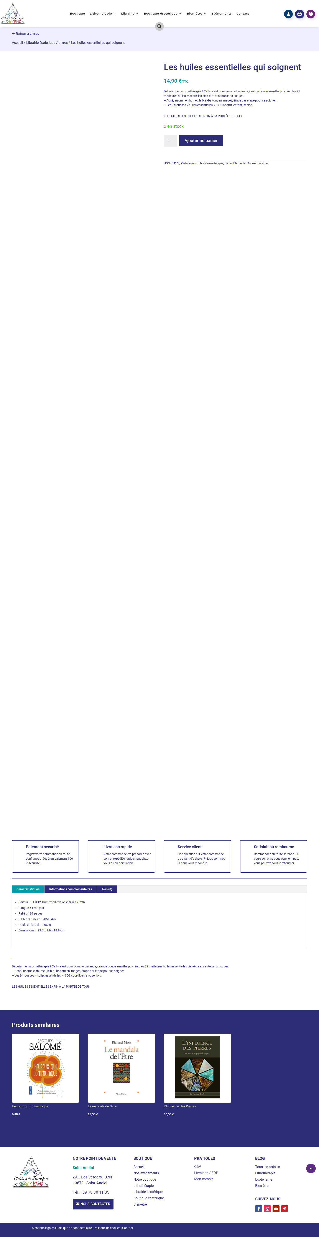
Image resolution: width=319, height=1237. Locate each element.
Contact (243, 13)
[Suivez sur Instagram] (267, 1208)
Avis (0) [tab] (107, 889)
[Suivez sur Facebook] (258, 1208)
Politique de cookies (107, 1228)
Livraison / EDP (206, 1173)
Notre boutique (144, 1179)
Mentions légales (43, 1228)
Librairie (128, 13)
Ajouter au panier (201, 140)
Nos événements (146, 1173)
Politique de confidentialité (74, 1228)
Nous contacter (95, 1204)
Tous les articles (267, 1167)
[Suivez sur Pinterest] (284, 1208)
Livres (63, 43)
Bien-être (194, 13)
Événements (221, 13)
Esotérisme (263, 1179)
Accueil (17, 43)
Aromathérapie (257, 163)
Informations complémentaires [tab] (70, 889)
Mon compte (204, 1179)
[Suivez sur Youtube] (276, 1208)
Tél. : (77, 1192)
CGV (197, 1167)
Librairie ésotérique (40, 43)
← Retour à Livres (25, 33)
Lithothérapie (101, 13)
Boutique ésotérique (161, 13)
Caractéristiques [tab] (27, 889)
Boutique (77, 13)
